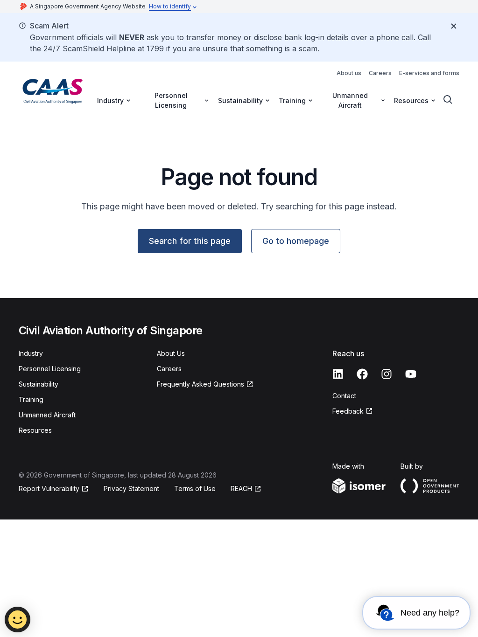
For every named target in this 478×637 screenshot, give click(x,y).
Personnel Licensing (50, 369)
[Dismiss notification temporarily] (454, 26)
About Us (171, 353)
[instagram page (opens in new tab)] (386, 374)
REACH (246, 489)
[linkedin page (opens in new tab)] (338, 374)
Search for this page (190, 241)
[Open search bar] (448, 100)
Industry (31, 353)
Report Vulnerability (49, 489)
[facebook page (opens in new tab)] (362, 374)
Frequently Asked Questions (200, 384)
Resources (35, 430)
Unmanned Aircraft (47, 415)
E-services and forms (429, 72)
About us (349, 72)
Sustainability (38, 384)
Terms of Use (195, 488)
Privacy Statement (131, 488)
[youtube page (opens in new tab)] (410, 374)
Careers (380, 72)
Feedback (352, 411)
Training (31, 399)
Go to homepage (295, 241)
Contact (344, 396)
